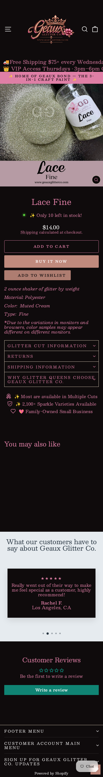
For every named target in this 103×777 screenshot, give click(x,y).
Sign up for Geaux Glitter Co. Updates (46, 761)
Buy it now (52, 261)
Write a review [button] (51, 690)
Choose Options (22, 509)
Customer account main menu (42, 745)
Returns (21, 356)
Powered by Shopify (51, 773)
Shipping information (41, 367)
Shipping (29, 232)
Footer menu (24, 731)
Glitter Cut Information (47, 346)
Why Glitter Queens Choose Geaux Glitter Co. (51, 379)
